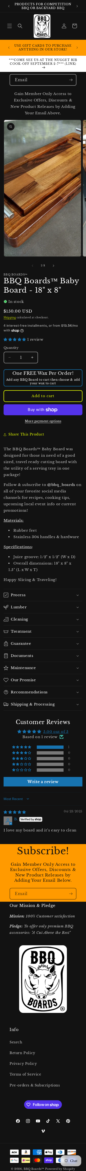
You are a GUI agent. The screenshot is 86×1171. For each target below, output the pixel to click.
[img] (15, 812)
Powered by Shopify (60, 1169)
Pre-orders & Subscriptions (35, 1085)
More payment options (43, 421)
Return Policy (22, 1053)
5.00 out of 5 (56, 731)
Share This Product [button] (26, 434)
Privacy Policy (23, 1063)
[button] (9, 26)
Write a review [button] (42, 781)
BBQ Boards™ (34, 1169)
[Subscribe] (70, 80)
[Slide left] (32, 265)
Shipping (10, 317)
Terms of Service (25, 1074)
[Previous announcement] (9, 6)
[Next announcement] (77, 6)
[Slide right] (53, 265)
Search (16, 1042)
